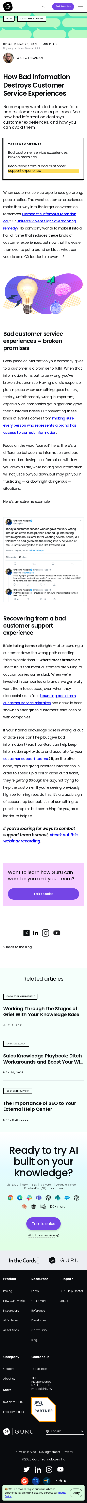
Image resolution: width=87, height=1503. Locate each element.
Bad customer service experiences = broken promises (39, 154)
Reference (38, 1311)
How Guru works (14, 1301)
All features (10, 1320)
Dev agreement (49, 1452)
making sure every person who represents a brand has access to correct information (39, 425)
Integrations (11, 1311)
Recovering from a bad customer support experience (37, 168)
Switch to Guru (13, 1402)
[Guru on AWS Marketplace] (43, 1409)
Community (39, 1330)
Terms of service (25, 1452)
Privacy (68, 1452)
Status (63, 1301)
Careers (8, 1369)
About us (9, 1379)
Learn (35, 1291)
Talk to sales (63, 6)
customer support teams (25, 758)
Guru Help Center (71, 1291)
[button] (80, 7)
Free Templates (13, 1412)
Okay (76, 1493)
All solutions (11, 1330)
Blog (34, 1340)
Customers (38, 1301)
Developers (39, 1320)
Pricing (7, 1291)
